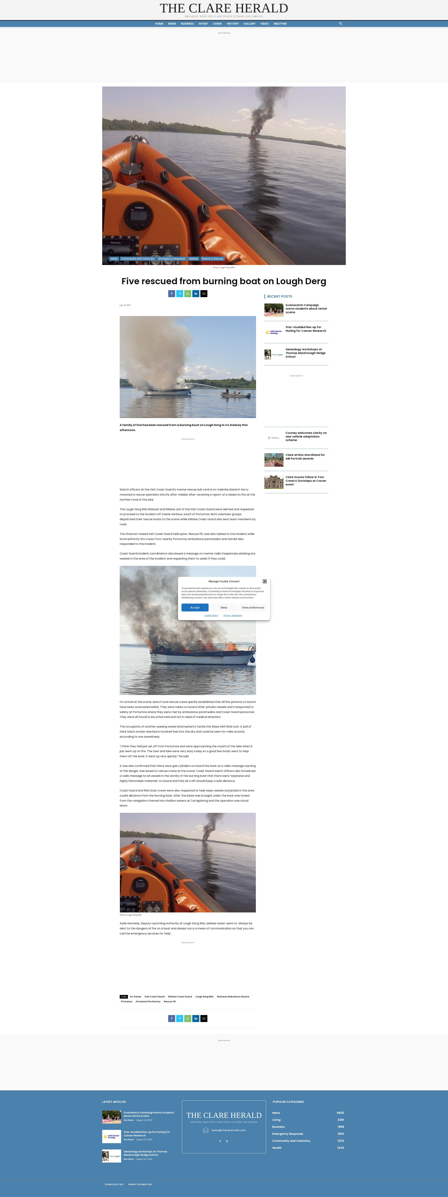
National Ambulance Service (233, 996)
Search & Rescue (212, 258)
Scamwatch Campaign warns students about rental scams (306, 308)
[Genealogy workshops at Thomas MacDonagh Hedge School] (274, 354)
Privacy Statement (233, 615)
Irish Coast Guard (155, 996)
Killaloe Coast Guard (180, 996)
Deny (224, 607)
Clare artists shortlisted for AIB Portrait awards (305, 457)
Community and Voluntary (138, 258)
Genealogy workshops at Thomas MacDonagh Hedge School (306, 353)
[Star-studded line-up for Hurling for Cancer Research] (274, 332)
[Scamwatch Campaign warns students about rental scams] (274, 310)
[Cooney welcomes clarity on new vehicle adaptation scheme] (274, 438)
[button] (265, 581)
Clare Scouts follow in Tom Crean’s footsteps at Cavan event (306, 480)
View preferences (253, 607)
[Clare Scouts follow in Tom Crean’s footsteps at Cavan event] (274, 482)
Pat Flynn (129, 1120)
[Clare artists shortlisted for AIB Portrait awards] (274, 460)
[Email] (203, 293)
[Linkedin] (195, 293)
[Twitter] (179, 293)
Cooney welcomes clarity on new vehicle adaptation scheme (306, 436)
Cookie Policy (211, 615)
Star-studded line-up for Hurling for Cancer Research (306, 329)
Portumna (126, 1001)
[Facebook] (171, 293)
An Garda (135, 996)
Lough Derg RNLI (204, 996)
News (114, 258)
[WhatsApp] (187, 293)
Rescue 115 (170, 1001)
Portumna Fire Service (148, 1001)
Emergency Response (172, 258)
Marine (194, 258)
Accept (195, 607)
